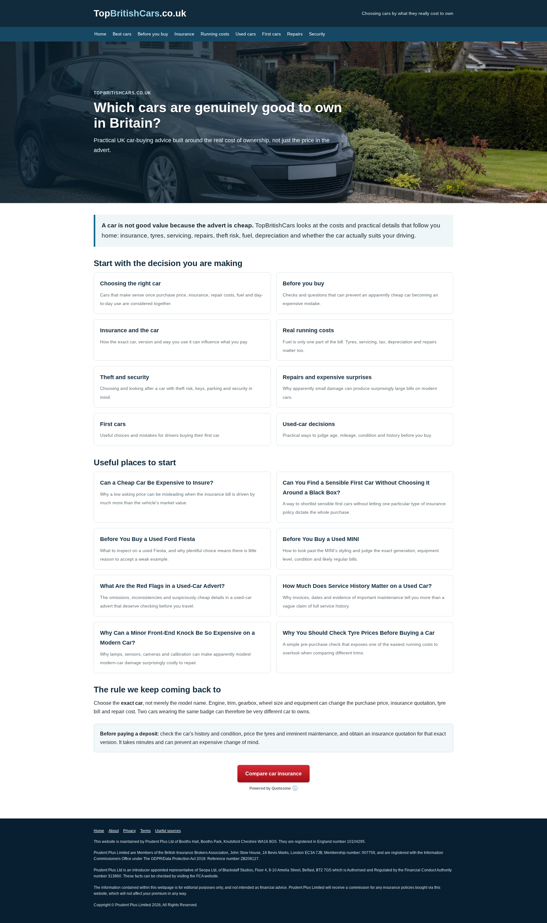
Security (317, 33)
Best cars (122, 33)
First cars (271, 33)
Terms (145, 831)
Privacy (129, 831)
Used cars (246, 33)
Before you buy (153, 33)
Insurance (184, 33)
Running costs (215, 33)
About (114, 831)
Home (100, 33)
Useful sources (168, 831)
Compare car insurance (273, 773)
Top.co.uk (140, 13)
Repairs (295, 33)
